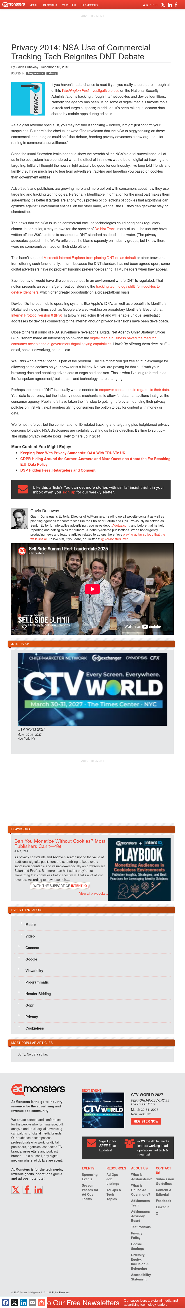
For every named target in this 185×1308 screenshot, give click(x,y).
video (27, 935)
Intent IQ (79, 885)
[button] (163, 4)
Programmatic (36, 73)
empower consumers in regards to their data (134, 389)
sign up (68, 492)
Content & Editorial (163, 1192)
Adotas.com (120, 525)
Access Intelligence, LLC (33, 1292)
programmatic (33, 981)
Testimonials (141, 1227)
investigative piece (90, 90)
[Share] (41, 1302)
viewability (30, 970)
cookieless (31, 1027)
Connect (28, 947)
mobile (27, 924)
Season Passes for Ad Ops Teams (90, 1192)
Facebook (163, 1200)
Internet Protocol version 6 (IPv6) (37, 315)
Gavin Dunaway (27, 67)
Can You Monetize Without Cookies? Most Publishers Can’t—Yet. (59, 843)
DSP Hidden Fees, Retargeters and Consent (57, 470)
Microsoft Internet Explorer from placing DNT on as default (90, 257)
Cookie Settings (137, 1246)
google (27, 958)
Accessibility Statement (141, 1276)
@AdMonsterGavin (114, 539)
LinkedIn (162, 1207)
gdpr (26, 1004)
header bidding (34, 993)
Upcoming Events (90, 1176)
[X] (14, 1302)
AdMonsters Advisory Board (140, 1216)
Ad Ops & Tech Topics (113, 1194)
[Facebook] (5, 1302)
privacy (52, 73)
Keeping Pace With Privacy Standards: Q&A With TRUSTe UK (72, 452)
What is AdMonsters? (141, 1176)
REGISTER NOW (146, 1121)
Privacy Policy (136, 1235)
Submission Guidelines (165, 1181)
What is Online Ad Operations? (140, 1190)
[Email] (32, 1302)
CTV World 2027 (31, 729)
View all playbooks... (93, 893)
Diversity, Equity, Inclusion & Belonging (140, 1261)
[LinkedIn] (23, 1302)
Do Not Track (105, 228)
